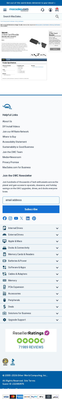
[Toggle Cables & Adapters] (57, 274)
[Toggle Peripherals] (57, 300)
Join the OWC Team (13, 152)
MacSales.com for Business (17, 167)
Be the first (56, 45)
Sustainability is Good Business (18, 147)
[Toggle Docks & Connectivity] (57, 248)
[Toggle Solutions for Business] (57, 313)
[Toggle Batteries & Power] (57, 261)
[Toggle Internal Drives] (57, 228)
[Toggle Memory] (57, 280)
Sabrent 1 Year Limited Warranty (38, 67)
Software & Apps (17, 267)
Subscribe (31, 209)
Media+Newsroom (12, 157)
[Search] (57, 17)
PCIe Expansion (16, 287)
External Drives (16, 234)
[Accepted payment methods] (31, 397)
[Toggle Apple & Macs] (57, 241)
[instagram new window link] (10, 218)
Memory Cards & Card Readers (9, 21)
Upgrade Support (17, 319)
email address (14, 200)
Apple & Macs (15, 241)
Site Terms (29, 380)
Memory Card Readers (19, 21)
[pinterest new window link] (34, 218)
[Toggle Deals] (57, 306)
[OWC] (7, 108)
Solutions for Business (19, 313)
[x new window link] (22, 218)
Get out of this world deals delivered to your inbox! (31, 3)
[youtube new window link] (16, 218)
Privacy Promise (11, 162)
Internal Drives (15, 228)
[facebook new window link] (5, 218)
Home (2, 21)
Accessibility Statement (15, 142)
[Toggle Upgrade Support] (57, 320)
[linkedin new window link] (28, 218)
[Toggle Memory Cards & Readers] (57, 254)
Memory (12, 280)
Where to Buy (9, 136)
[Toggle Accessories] (57, 293)
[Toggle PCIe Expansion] (57, 287)
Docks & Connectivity (18, 247)
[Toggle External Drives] (57, 234)
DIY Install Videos (11, 126)
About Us (7, 121)
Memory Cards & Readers (21, 254)
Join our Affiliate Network (16, 131)
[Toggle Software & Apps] (57, 267)
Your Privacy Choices (13, 389)
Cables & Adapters (17, 274)
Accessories (14, 293)
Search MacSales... (12, 16)
